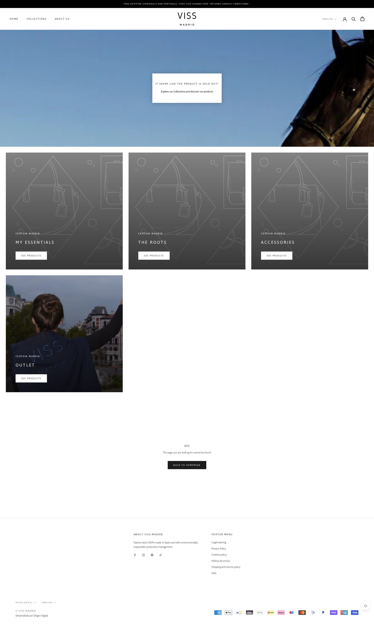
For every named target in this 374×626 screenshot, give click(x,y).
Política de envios (221, 560)
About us (62, 19)
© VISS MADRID (26, 611)
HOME (14, 19)
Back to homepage (186, 465)
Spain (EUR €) (24, 602)
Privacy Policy (219, 548)
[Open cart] (362, 19)
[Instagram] (143, 555)
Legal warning (219, 542)
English (328, 19)
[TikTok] (160, 555)
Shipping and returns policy (226, 566)
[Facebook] (135, 555)
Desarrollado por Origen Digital (32, 615)
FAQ (214, 573)
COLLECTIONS (37, 19)
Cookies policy (219, 554)
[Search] (354, 19)
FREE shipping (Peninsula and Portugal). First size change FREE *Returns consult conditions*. (187, 4)
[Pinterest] (152, 555)
